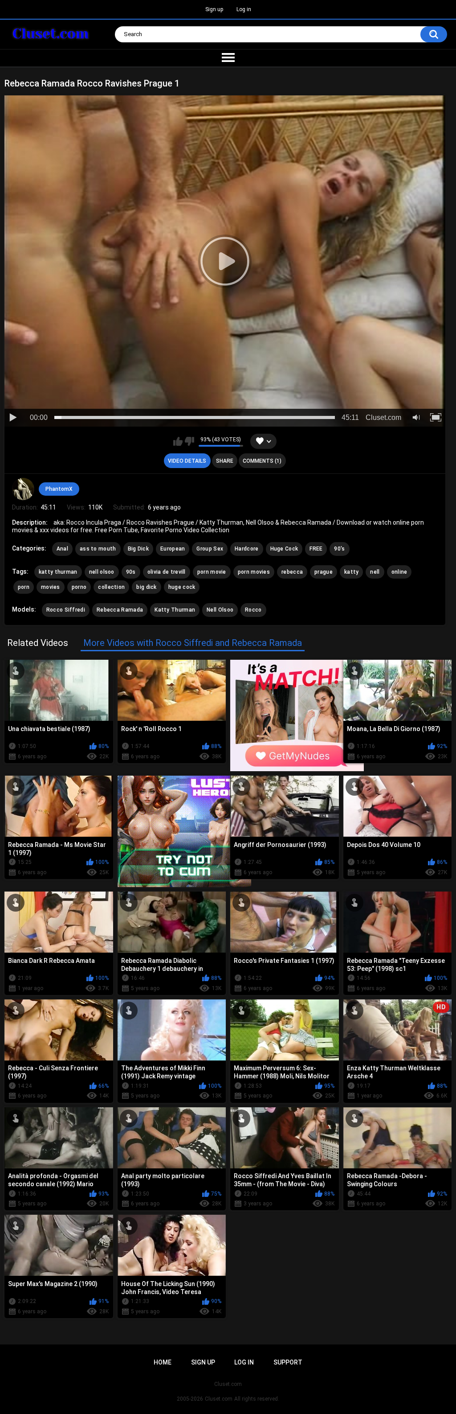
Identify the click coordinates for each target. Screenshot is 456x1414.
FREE (315, 549)
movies (50, 587)
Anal (62, 549)
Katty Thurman (175, 610)
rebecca (292, 572)
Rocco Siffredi (65, 610)
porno (79, 587)
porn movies (254, 572)
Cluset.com (218, 1399)
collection (111, 587)
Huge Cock (284, 549)
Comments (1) (262, 461)
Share (224, 461)
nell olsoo (101, 572)
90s (131, 572)
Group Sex (209, 549)
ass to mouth (98, 549)
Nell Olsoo (220, 610)
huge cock (181, 587)
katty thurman (58, 572)
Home (162, 1362)
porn (23, 587)
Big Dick (138, 549)
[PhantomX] (23, 489)
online (399, 572)
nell (374, 572)
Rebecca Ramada (120, 610)
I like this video (178, 441)
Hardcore (246, 549)
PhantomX (59, 489)
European (172, 549)
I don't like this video (189, 441)
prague (323, 572)
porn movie (211, 572)
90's (339, 549)
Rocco (253, 610)
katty (351, 572)
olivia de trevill (166, 572)
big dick (146, 587)
